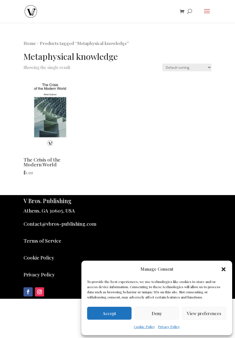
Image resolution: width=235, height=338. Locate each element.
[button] (223, 269)
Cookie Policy (144, 326)
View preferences (204, 313)
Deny (157, 313)
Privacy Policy (169, 326)
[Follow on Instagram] (39, 291)
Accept (109, 313)
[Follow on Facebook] (28, 291)
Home (29, 43)
